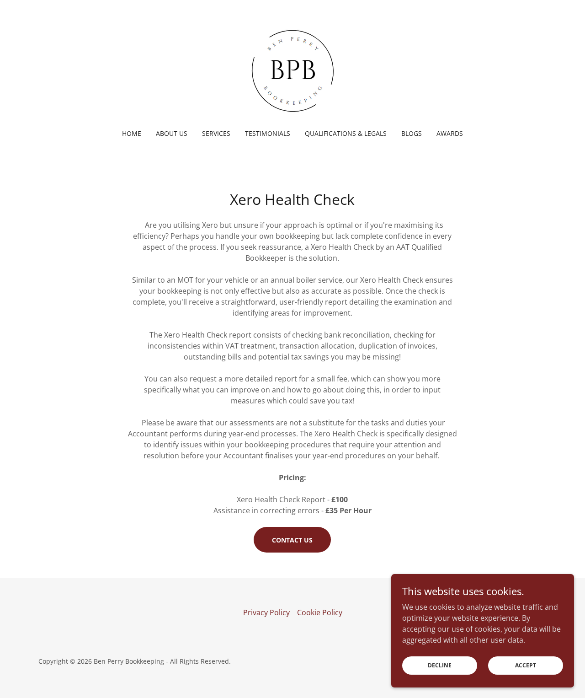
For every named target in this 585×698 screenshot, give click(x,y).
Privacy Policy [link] (266, 612)
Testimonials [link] (267, 133)
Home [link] (131, 133)
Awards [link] (449, 133)
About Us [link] (171, 133)
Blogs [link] (411, 133)
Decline (440, 665)
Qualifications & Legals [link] (346, 133)
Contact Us (292, 540)
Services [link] (216, 133)
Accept (525, 665)
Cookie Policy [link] (319, 612)
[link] (292, 70)
